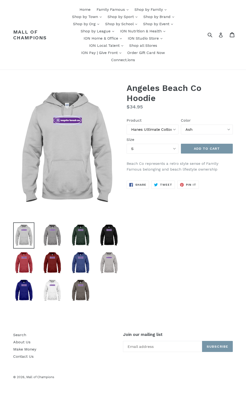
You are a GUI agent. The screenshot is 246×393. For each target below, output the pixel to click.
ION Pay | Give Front (102, 52)
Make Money (24, 349)
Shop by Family (152, 9)
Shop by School (122, 23)
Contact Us (23, 356)
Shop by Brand (160, 16)
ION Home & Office (104, 38)
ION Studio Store (146, 38)
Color (186, 120)
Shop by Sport (124, 16)
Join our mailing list (143, 334)
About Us (22, 342)
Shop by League (99, 31)
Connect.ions (123, 60)
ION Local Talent (107, 45)
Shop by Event (159, 23)
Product (134, 120)
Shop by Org (87, 23)
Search (19, 335)
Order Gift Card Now (146, 52)
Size (130, 139)
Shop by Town (88, 16)
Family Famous (114, 9)
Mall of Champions (30, 35)
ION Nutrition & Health (144, 31)
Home (85, 9)
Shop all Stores (143, 45)
